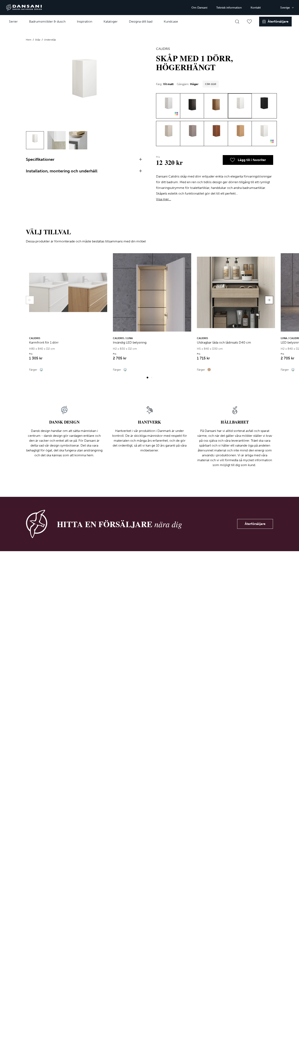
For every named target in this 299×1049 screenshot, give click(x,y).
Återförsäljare (255, 524)
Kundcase (171, 21)
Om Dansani (199, 7)
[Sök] (237, 21)
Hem (29, 39)
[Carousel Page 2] (151, 377)
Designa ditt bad (140, 21)
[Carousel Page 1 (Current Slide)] (147, 377)
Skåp (38, 39)
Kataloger (111, 21)
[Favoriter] (249, 21)
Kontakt (256, 7)
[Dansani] (24, 7)
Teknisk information (229, 7)
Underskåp (50, 39)
